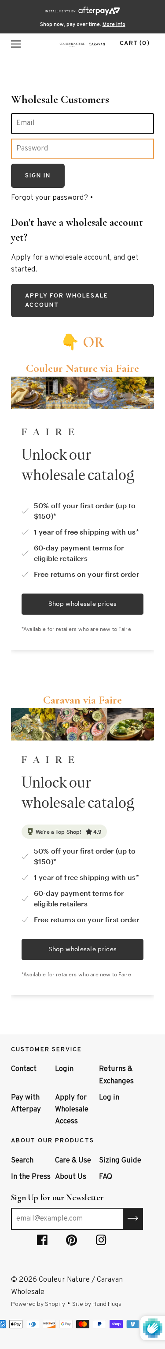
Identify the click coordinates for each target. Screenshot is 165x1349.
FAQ (105, 1177)
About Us (70, 1177)
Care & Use (73, 1161)
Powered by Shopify (38, 1304)
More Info (114, 24)
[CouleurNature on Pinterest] (72, 1242)
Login (64, 1069)
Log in (109, 1098)
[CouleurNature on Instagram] (101, 1242)
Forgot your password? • (52, 198)
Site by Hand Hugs (96, 1304)
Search (22, 1161)
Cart (135, 43)
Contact (24, 1069)
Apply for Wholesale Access (71, 1109)
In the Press (31, 1177)
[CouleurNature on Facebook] (42, 1242)
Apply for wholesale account (66, 300)
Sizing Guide (120, 1161)
